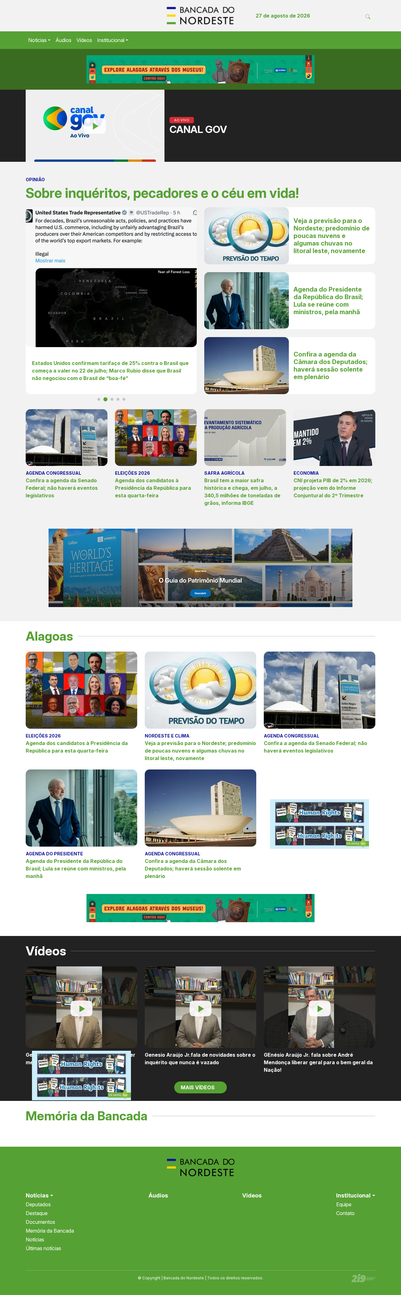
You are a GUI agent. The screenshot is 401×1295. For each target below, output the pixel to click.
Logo (200, 16)
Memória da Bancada (50, 1231)
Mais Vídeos (198, 1087)
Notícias (37, 40)
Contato (345, 1213)
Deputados (38, 1204)
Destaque (37, 1213)
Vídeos (84, 40)
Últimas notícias (43, 1248)
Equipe (344, 1204)
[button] (98, 399)
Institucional (110, 40)
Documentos (40, 1222)
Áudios (63, 40)
